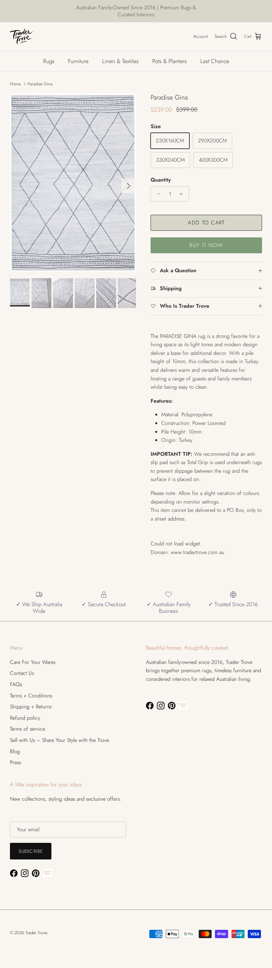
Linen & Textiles (120, 61)
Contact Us (22, 673)
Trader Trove (36, 932)
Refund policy (25, 718)
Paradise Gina (40, 84)
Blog (15, 751)
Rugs (48, 61)
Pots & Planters (169, 61)
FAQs (16, 684)
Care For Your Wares (32, 662)
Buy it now (206, 245)
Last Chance (214, 61)
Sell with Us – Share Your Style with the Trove (59, 740)
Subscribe (31, 851)
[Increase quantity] (183, 194)
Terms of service (27, 729)
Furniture (78, 61)
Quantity (161, 180)
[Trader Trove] (21, 36)
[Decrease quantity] (157, 194)
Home (15, 84)
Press (15, 762)
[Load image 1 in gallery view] (73, 183)
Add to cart (206, 222)
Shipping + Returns (30, 706)
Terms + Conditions (31, 695)
